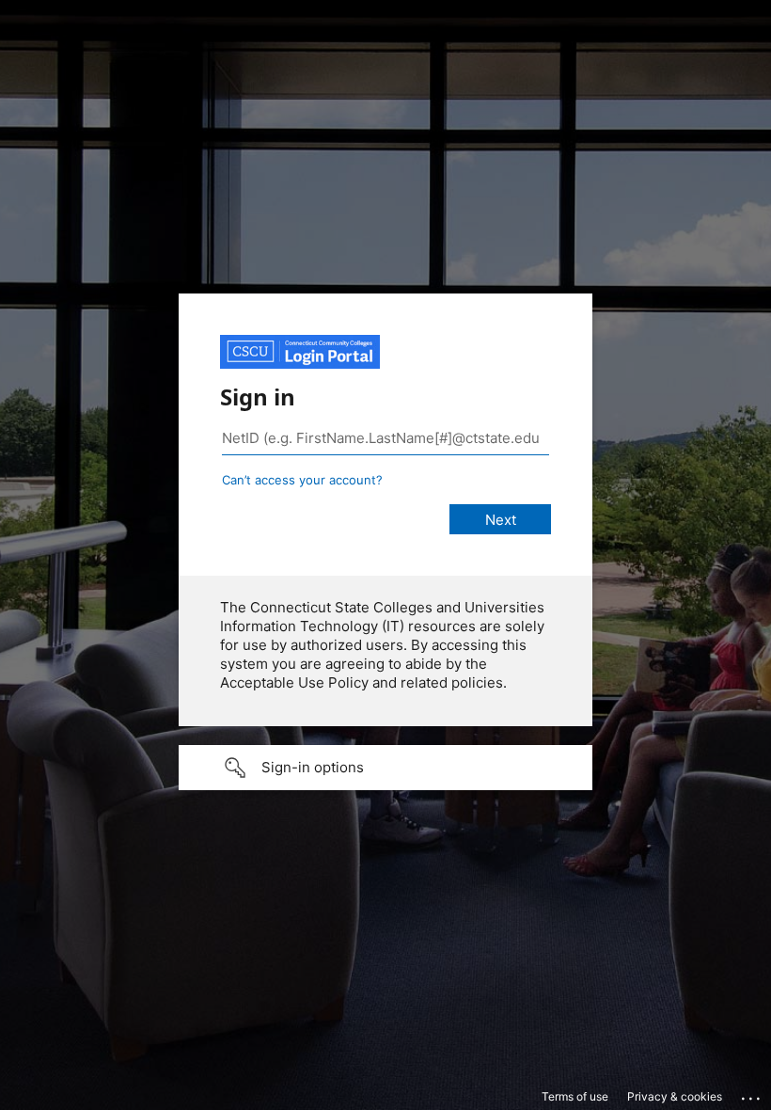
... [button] (752, 1094)
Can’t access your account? (302, 479)
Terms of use (575, 1096)
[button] (385, 767)
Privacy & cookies (674, 1096)
